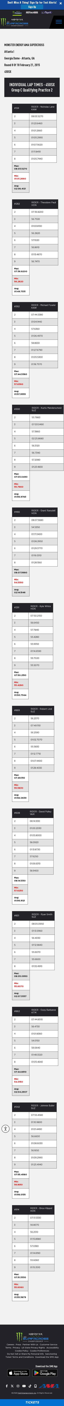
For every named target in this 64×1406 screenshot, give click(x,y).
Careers (10, 1345)
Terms (8, 1348)
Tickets (32, 1402)
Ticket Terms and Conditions (20, 1357)
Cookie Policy (21, 1351)
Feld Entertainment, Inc (27, 1393)
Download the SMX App (47, 1357)
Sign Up (32, 7)
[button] (32, 5)
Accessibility (52, 1348)
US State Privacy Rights (33, 1348)
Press (18, 1345)
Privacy (16, 1348)
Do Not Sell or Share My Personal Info (25, 1354)
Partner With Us (30, 1345)
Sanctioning (51, 1354)
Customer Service (48, 1345)
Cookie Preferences (39, 1351)
